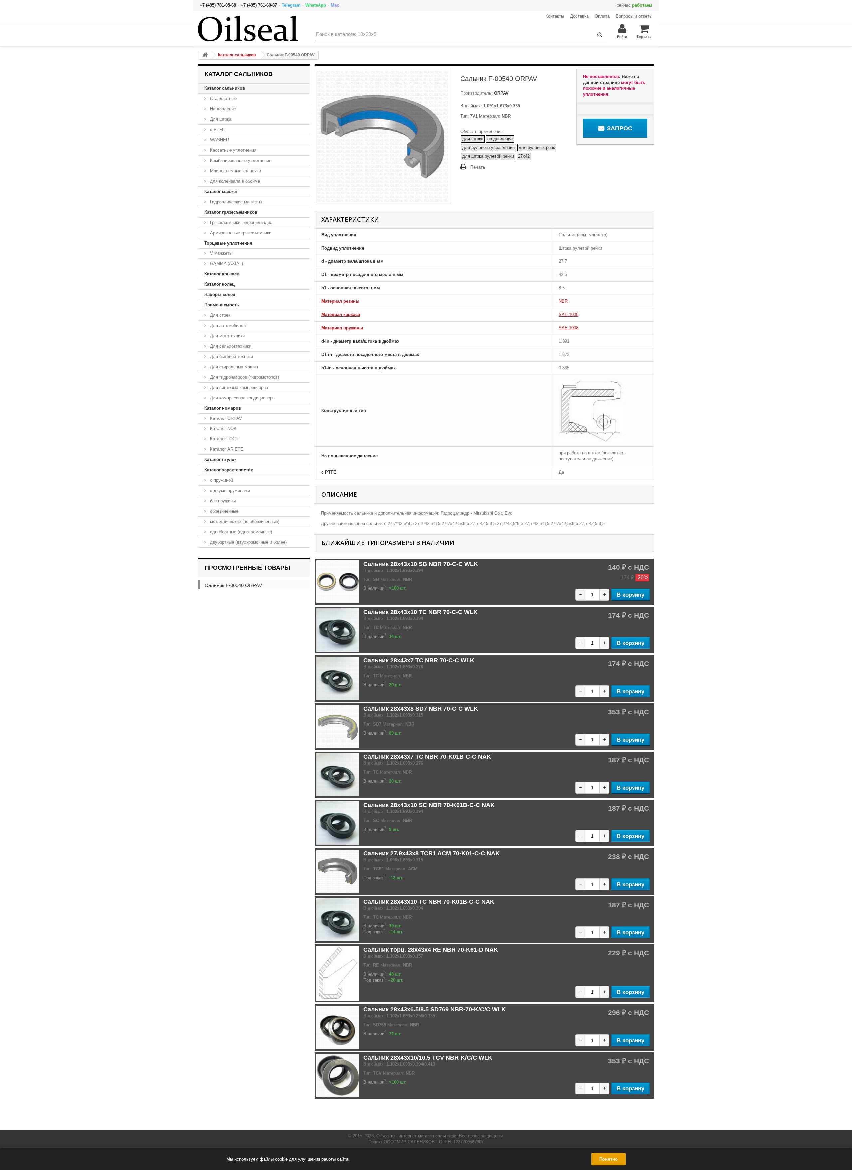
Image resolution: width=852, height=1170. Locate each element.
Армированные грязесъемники (240, 232)
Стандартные (223, 98)
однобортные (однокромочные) (240, 531)
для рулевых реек (537, 147)
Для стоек (219, 315)
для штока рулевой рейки (488, 156)
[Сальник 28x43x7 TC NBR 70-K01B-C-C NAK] (337, 774)
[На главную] (205, 55)
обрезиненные (223, 511)
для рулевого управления (488, 147)
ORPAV (501, 93)
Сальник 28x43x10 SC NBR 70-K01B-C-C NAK (429, 805)
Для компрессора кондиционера (242, 397)
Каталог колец (219, 284)
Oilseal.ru (385, 1135)
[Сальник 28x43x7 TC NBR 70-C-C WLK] (337, 678)
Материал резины (340, 301)
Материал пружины (342, 327)
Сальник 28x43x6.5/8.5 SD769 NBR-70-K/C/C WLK (434, 1009)
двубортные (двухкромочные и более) (248, 542)
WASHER (219, 139)
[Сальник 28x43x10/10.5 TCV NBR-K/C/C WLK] (337, 1075)
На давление (222, 108)
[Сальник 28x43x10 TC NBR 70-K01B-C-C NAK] (337, 919)
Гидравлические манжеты (235, 201)
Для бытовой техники (231, 356)
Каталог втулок (220, 459)
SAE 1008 (568, 314)
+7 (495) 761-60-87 (259, 5)
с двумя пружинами (229, 490)
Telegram (291, 5)
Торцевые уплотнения (228, 243)
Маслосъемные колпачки (235, 170)
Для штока (220, 119)
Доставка (579, 16)
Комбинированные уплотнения (240, 160)
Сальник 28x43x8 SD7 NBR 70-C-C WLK (420, 708)
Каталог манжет (221, 191)
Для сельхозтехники (230, 346)
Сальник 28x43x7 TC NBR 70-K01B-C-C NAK (427, 756)
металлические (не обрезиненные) (244, 521)
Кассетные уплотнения (232, 150)
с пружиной (221, 480)
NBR (563, 301)
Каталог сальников (224, 88)
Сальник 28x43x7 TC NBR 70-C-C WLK (418, 660)
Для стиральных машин (233, 366)
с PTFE (217, 129)
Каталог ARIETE (226, 449)
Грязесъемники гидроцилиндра (240, 222)
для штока (472, 138)
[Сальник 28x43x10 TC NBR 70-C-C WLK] (337, 630)
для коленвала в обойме (234, 181)
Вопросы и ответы (634, 16)
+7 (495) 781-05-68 (218, 5)
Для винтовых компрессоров (238, 387)
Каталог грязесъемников (230, 212)
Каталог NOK (223, 428)
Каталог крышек (221, 273)
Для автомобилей (227, 325)
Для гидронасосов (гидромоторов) (244, 377)
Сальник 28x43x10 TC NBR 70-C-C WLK (420, 612)
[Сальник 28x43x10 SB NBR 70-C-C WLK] (337, 581)
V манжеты (220, 253)
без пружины (222, 500)
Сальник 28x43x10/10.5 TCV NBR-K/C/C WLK (427, 1057)
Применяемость (221, 304)
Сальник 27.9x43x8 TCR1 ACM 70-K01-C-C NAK (431, 853)
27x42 (524, 156)
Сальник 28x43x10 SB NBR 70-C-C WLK (420, 564)
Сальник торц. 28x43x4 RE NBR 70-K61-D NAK (430, 949)
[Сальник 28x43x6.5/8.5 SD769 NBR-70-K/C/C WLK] (337, 1027)
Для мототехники (227, 335)
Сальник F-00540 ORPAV (233, 585)
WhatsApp (315, 5)
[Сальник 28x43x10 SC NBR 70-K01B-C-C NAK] (337, 823)
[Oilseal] (248, 28)
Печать (477, 167)
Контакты (554, 16)
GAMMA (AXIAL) (226, 263)
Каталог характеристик (228, 469)
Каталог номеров (222, 408)
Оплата (602, 16)
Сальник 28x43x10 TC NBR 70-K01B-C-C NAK (428, 901)
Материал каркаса (340, 314)
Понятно (608, 1159)
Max (335, 5)
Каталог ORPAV (225, 418)
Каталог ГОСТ (223, 438)
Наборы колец (219, 294)
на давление (500, 138)
